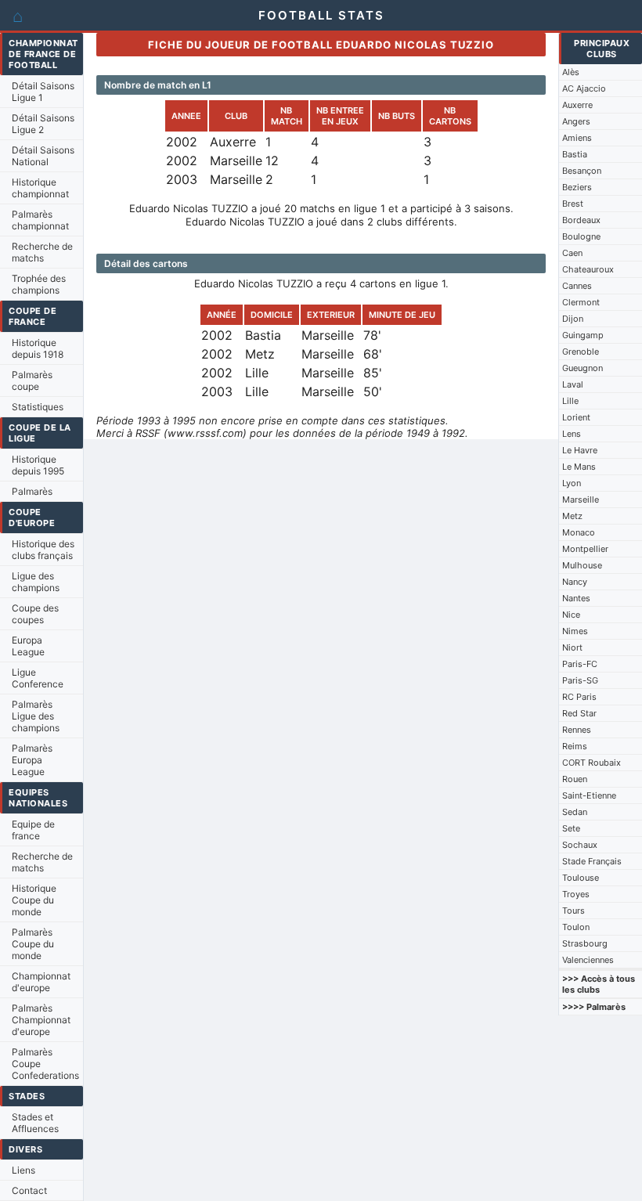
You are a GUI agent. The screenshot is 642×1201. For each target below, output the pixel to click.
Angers (576, 121)
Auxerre (577, 104)
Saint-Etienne (589, 795)
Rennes (576, 729)
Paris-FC (579, 663)
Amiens (577, 137)
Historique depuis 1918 (37, 348)
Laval (572, 384)
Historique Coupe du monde (34, 900)
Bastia (574, 154)
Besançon (581, 170)
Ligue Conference (37, 678)
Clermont (581, 302)
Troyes (576, 894)
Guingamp (583, 335)
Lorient (576, 417)
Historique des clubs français (43, 549)
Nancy (574, 581)
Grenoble (580, 351)
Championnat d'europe (41, 982)
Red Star (579, 713)
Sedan (574, 811)
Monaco (578, 532)
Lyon (571, 483)
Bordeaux (581, 220)
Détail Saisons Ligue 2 (43, 123)
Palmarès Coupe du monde (33, 943)
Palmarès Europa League (32, 759)
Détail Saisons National (43, 156)
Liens (23, 1170)
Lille (570, 400)
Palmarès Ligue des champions (36, 716)
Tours (573, 910)
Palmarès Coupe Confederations (45, 1063)
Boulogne (581, 236)
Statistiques (37, 407)
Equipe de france (33, 830)
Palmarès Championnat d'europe (41, 1019)
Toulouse (580, 877)
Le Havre (579, 450)
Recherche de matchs (42, 252)
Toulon (576, 926)
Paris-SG (580, 680)
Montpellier (585, 548)
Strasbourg (585, 943)
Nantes (576, 598)
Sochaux (579, 844)
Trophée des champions (39, 284)
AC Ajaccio (584, 88)
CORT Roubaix (591, 762)
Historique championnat (40, 188)
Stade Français (592, 861)
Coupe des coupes (35, 614)
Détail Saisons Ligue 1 (43, 91)
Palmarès (32, 491)
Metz (572, 515)
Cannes (577, 285)
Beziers (577, 187)
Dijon (572, 318)
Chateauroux (588, 269)
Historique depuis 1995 (38, 465)
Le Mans (579, 466)
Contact (29, 1190)
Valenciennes (588, 959)
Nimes (575, 631)
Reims (574, 746)
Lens (571, 433)
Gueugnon (582, 367)
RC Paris (579, 696)
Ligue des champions (36, 581)
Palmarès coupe (32, 380)
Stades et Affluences (35, 1122)
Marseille (580, 499)
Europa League (28, 646)
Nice (571, 614)
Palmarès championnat (40, 220)
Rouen (574, 779)
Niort (572, 647)
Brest (572, 203)
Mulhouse (582, 565)
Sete (571, 828)
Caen (572, 252)
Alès (570, 72)
